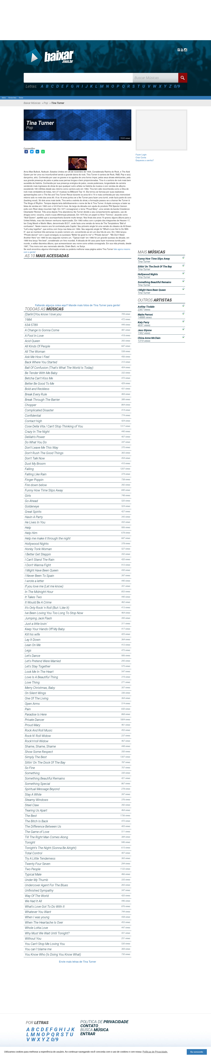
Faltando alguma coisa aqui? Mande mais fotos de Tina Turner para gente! (77, 305)
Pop (29, 127)
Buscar (182, 78)
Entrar (21, 98)
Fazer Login (141, 154)
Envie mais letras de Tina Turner (77, 961)
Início (4, 98)
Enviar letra (12, 98)
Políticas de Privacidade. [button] (155, 1052)
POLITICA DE (104, 1021)
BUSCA (94, 1029)
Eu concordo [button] (196, 1052)
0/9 (177, 86)
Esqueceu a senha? (145, 160)
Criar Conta (141, 157)
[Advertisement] (86, 20)
